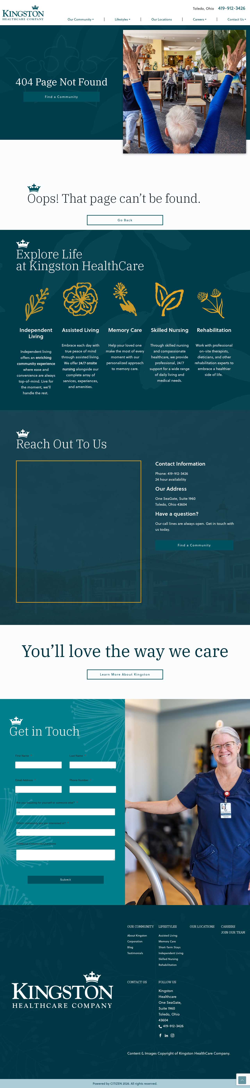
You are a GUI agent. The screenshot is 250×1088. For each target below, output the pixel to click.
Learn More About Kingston (125, 674)
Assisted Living (73, 285)
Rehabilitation (205, 285)
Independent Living (32, 285)
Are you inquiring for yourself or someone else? (47, 802)
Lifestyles (121, 19)
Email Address (25, 780)
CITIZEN (116, 1083)
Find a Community (61, 97)
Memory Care (116, 285)
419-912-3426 (231, 8)
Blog (130, 947)
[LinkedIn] (166, 1034)
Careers (198, 19)
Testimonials (135, 953)
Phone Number (80, 780)
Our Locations (161, 19)
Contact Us (236, 19)
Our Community (79, 19)
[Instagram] (172, 1034)
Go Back (125, 220)
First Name (23, 755)
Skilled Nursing (162, 285)
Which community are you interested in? (42, 823)
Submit (65, 879)
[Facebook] (160, 1034)
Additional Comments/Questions (36, 843)
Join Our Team (233, 932)
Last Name (78, 755)
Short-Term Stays (169, 947)
